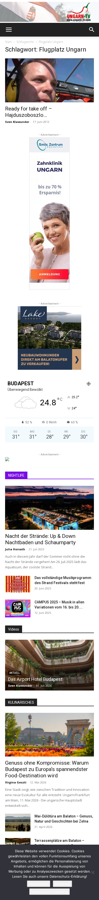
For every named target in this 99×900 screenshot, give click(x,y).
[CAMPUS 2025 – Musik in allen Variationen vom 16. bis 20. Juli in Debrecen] (17, 608)
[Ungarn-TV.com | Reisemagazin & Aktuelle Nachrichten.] (49, 12)
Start (8, 42)
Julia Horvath (15, 549)
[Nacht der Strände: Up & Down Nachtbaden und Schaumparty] (49, 508)
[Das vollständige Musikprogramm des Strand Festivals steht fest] (17, 584)
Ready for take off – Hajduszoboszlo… (28, 112)
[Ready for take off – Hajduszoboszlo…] (49, 80)
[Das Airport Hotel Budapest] (49, 665)
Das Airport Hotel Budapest (35, 679)
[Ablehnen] (92, 872)
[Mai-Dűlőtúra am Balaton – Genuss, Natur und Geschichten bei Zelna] (17, 822)
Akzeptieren (38, 884)
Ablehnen (62, 884)
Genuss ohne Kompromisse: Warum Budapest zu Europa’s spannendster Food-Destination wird (47, 769)
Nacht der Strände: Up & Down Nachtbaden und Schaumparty (40, 539)
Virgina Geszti (15, 782)
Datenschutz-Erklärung (49, 892)
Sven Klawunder (17, 122)
